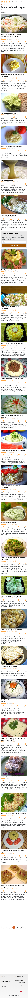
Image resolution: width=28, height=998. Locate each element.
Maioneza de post (7, 180)
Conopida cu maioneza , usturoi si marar (12, 851)
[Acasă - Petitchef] (1, 4)
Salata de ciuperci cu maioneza (11, 596)
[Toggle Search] (21, 1)
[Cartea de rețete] (13, 1)
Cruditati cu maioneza (8, 270)
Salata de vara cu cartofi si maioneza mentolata (13, 558)
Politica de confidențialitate (19, 979)
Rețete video (5, 979)
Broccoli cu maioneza (8, 522)
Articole (4, 986)
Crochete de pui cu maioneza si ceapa (11, 700)
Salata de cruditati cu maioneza (12, 343)
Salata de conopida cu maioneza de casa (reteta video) (13, 739)
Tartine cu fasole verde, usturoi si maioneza (12, 75)
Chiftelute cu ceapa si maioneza (12, 379)
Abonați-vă (14, 245)
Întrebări (4, 983)
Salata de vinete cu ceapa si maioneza (10, 486)
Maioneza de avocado (8, 113)
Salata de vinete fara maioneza (11, 146)
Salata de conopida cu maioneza (12, 630)
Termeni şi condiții (20, 982)
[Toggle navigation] (25, 2)
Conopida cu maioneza (9, 666)
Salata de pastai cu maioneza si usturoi (12, 416)
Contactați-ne (19, 976)
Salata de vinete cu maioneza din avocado (12, 886)
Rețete (3, 976)
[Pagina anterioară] (2, 927)
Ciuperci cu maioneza (8, 215)
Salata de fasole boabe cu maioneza (13, 813)
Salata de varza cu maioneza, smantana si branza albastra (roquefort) (11, 36)
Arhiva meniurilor (6, 981)
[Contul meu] (16, 1)
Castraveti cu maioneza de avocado (13, 450)
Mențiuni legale (20, 985)
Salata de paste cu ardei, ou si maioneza (11, 307)
